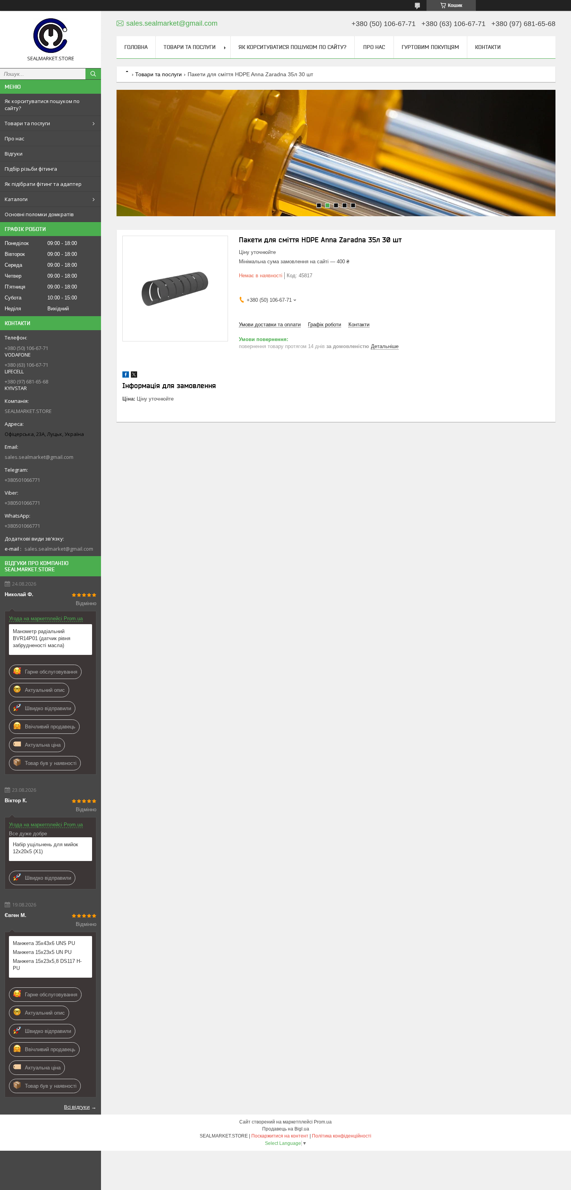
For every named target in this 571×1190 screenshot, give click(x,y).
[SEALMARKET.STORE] (50, 36)
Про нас (14, 138)
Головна (136, 47)
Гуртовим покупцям (430, 47)
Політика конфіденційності (341, 1136)
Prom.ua (323, 1122)
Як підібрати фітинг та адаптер (43, 183)
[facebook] (125, 376)
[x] (134, 376)
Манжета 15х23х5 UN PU (42, 952)
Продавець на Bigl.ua (285, 1129)
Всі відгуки (77, 1106)
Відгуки (14, 153)
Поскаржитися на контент (279, 1136)
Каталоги (16, 199)
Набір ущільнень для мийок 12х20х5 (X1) (45, 848)
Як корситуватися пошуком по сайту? (42, 105)
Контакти (488, 47)
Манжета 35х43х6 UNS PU (44, 943)
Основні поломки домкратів (39, 214)
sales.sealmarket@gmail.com (39, 456)
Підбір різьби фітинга (31, 168)
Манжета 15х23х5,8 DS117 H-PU (47, 964)
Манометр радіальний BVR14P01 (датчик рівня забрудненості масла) (41, 638)
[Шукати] (93, 74)
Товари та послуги (27, 123)
